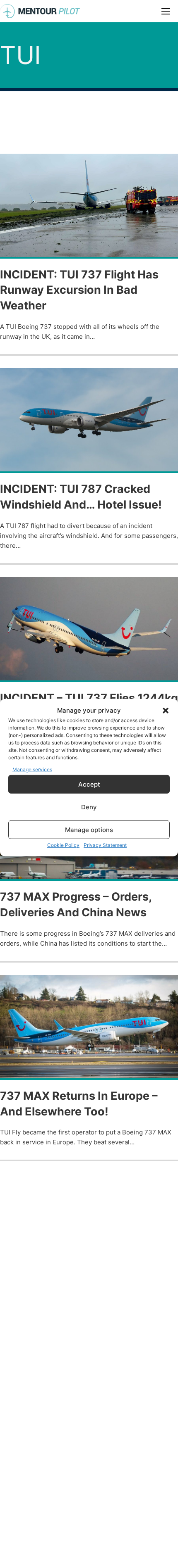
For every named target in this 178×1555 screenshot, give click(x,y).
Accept (89, 784)
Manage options (89, 829)
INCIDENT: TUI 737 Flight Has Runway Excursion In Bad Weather (79, 290)
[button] (165, 710)
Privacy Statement (105, 845)
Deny (89, 807)
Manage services (32, 769)
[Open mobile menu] (165, 11)
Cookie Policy (63, 845)
